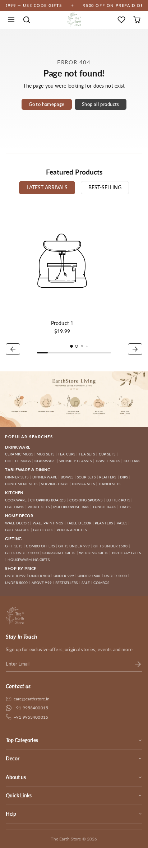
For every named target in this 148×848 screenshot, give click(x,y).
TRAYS (125, 507)
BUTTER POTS (118, 500)
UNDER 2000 (115, 576)
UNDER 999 (64, 576)
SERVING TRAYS (54, 484)
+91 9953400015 (31, 707)
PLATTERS (107, 477)
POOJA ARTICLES (72, 530)
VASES (122, 523)
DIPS (124, 477)
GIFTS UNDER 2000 (22, 553)
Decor (12, 758)
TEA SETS (87, 454)
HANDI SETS (109, 484)
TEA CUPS (66, 454)
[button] (11, 20)
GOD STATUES (17, 530)
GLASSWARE (45, 461)
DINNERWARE (44, 477)
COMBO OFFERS (40, 546)
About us (16, 777)
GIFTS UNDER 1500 (110, 546)
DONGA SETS (83, 484)
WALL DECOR (17, 523)
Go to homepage (46, 104)
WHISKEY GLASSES (75, 461)
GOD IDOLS (43, 530)
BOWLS (67, 477)
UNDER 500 (39, 576)
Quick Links (19, 795)
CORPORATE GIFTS (58, 553)
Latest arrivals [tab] (47, 187)
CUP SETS (107, 454)
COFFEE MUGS (18, 461)
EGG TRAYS (14, 507)
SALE (86, 582)
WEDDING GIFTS (93, 553)
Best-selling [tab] (104, 187)
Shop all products (100, 104)
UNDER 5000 (16, 582)
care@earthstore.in (32, 698)
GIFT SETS (13, 546)
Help (11, 814)
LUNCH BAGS (104, 507)
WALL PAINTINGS (48, 523)
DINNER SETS (17, 477)
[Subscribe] (138, 664)
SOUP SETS (86, 477)
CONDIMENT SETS (21, 484)
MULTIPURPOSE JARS (71, 507)
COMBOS (101, 582)
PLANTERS (104, 523)
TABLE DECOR (79, 523)
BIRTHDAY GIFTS (126, 553)
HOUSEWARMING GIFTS (29, 559)
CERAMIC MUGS (19, 454)
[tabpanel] (74, 281)
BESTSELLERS (66, 582)
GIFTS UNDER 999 (74, 546)
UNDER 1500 (89, 576)
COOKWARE (16, 500)
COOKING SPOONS (86, 500)
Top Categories (22, 740)
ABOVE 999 (42, 582)
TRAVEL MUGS (107, 461)
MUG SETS (45, 454)
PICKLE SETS (39, 507)
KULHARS (132, 461)
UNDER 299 (15, 576)
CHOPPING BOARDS (47, 500)
